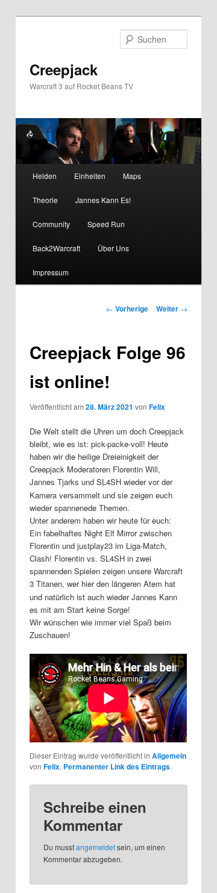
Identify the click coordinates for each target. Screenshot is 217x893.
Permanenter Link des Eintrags (116, 766)
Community (51, 224)
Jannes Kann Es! (103, 200)
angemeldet (95, 847)
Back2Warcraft (56, 248)
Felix (157, 406)
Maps (132, 176)
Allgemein (169, 755)
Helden (45, 176)
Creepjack (64, 69)
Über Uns (113, 248)
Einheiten (89, 176)
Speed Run (106, 224)
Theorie (45, 200)
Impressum (51, 272)
